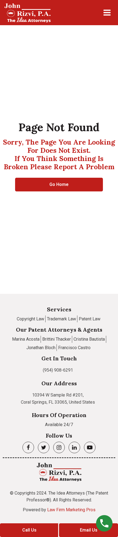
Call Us (29, 530)
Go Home (59, 184)
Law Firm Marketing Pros (71, 509)
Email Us (88, 530)
